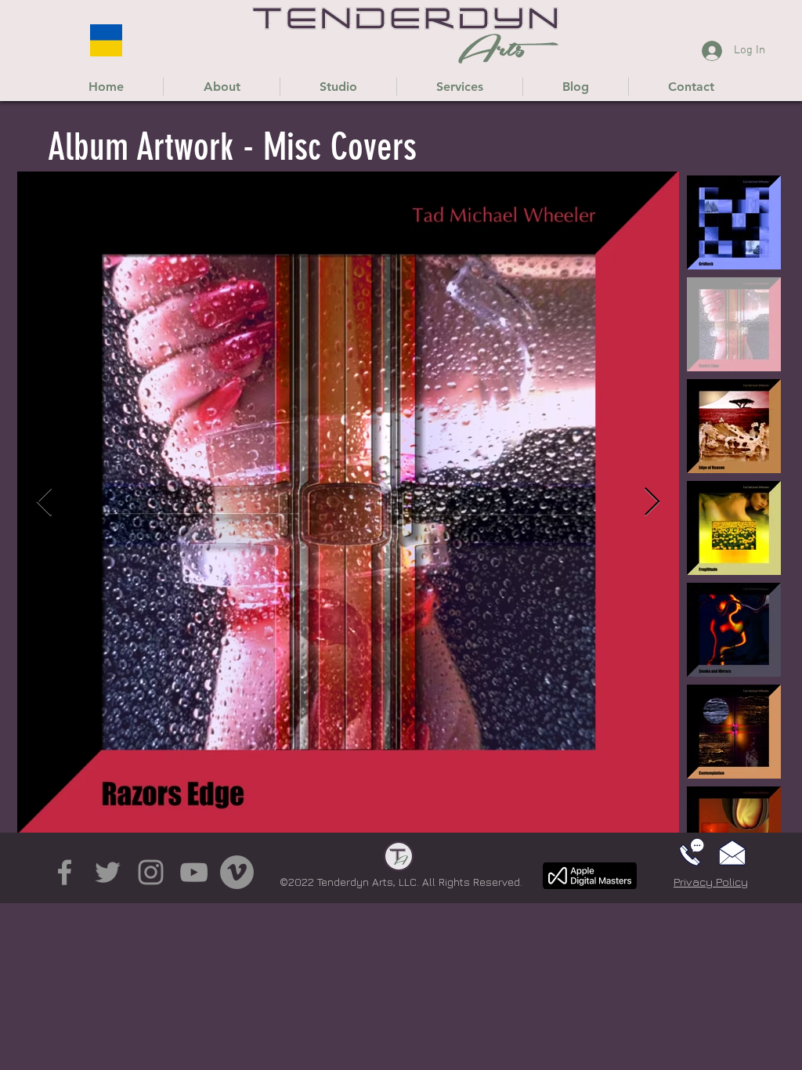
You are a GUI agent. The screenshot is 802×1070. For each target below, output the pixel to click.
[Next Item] (652, 502)
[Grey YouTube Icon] (194, 872)
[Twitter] (108, 872)
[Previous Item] (44, 502)
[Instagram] (151, 872)
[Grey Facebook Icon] (64, 872)
